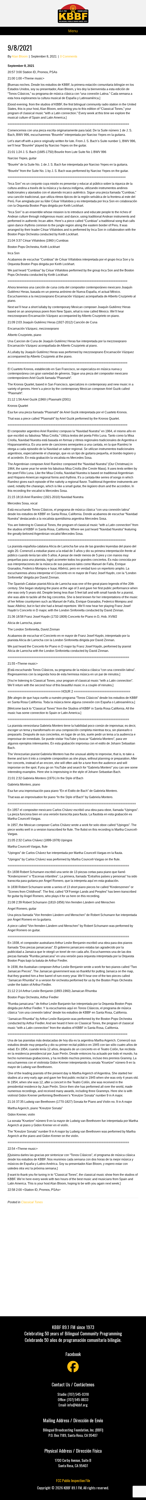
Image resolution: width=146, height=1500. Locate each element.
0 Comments (68, 56)
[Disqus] (73, 1259)
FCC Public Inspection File (73, 1480)
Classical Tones (32, 1202)
